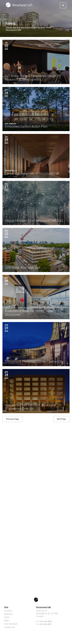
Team (6, 617)
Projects (8, 610)
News (6, 620)
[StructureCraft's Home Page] (36, 599)
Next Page (61, 419)
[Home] (19, 4)
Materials (8, 614)
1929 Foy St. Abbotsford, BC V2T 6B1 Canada (47, 613)
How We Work (10, 623)
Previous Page (12, 419)
